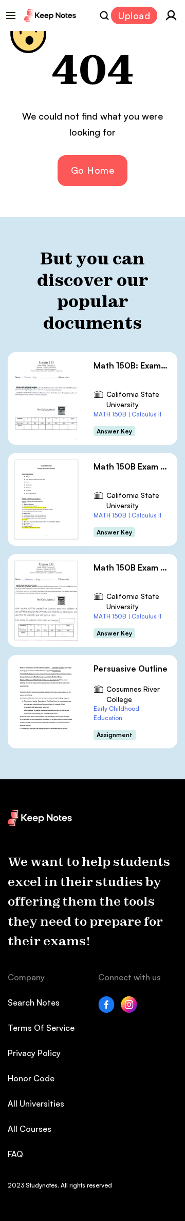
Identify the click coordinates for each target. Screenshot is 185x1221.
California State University (132, 399)
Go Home (93, 170)
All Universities (36, 1103)
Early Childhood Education (116, 713)
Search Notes (34, 1002)
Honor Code (31, 1078)
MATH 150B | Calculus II (127, 414)
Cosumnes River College (133, 694)
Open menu (11, 15)
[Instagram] (129, 1010)
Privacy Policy (34, 1053)
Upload (134, 15)
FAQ (15, 1154)
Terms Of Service (41, 1028)
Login (171, 15)
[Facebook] (106, 1010)
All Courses (29, 1129)
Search (104, 15)
